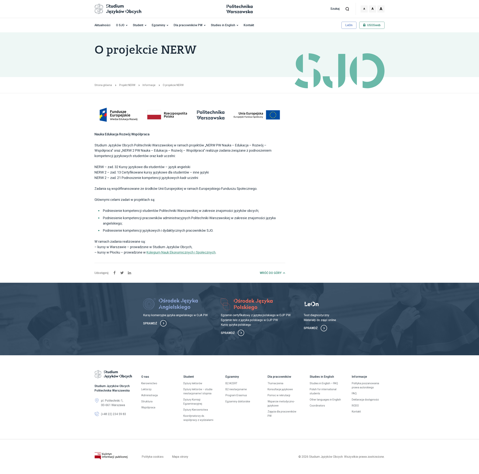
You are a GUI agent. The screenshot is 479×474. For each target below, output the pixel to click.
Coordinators (317, 405)
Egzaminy (158, 25)
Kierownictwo (149, 383)
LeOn (349, 25)
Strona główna (103, 85)
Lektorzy (146, 389)
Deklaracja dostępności (365, 399)
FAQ (354, 393)
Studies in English (223, 25)
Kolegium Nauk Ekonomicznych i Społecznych (181, 252)
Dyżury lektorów (192, 383)
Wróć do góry (271, 273)
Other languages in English (325, 399)
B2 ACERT (231, 383)
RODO (355, 405)
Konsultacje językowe (280, 389)
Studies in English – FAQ (324, 383)
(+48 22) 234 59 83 (113, 414)
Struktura (146, 401)
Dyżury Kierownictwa (195, 409)
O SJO (120, 25)
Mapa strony (180, 456)
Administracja (149, 395)
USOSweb (373, 25)
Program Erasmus (236, 395)
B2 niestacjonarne (236, 389)
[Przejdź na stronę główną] (113, 374)
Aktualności (102, 25)
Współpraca (148, 407)
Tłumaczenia (275, 383)
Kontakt (249, 25)
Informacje (149, 85)
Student (138, 25)
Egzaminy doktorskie (237, 401)
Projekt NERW (127, 85)
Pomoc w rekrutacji (279, 395)
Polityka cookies (153, 456)
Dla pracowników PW (188, 25)
